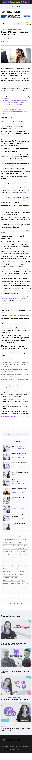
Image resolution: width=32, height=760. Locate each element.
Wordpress (12, 592)
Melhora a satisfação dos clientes (13, 109)
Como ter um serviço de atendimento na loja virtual (15, 112)
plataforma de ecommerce (8, 580)
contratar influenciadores (8, 551)
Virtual (24, 589)
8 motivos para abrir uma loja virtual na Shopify (12, 542)
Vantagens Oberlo (7, 589)
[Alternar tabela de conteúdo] (27, 96)
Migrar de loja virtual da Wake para (19, 463)
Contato (12, 746)
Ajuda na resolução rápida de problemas (14, 106)
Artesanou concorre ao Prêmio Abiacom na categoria (20, 445)
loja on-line (15, 565)
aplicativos (20, 545)
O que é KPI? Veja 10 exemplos (20, 506)
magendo (11, 568)
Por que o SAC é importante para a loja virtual (15, 100)
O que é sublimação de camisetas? (10, 577)
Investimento (18, 562)
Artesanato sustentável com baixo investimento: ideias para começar (15, 729)
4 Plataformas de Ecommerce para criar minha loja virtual (14, 539)
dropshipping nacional (15, 554)
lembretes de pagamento (14, 369)
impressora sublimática (8, 560)
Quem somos (4, 746)
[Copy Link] (7, 42)
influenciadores (18, 560)
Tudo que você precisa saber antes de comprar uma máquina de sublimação (15, 586)
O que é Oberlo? (23, 574)
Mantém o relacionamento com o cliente (14, 102)
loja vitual (5, 568)
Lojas (21, 565)
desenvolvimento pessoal (21, 551)
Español (28, 24)
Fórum (25, 746)
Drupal (23, 554)
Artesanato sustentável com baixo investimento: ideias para (20, 471)
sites (23, 580)
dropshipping (6, 554)
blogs (25, 545)
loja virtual (26, 565)
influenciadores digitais (8, 562)
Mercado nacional (6, 571)
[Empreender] (10, 11)
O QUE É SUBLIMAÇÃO (13, 574)
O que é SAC (6, 98)
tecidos (26, 583)
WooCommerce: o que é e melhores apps (18, 480)
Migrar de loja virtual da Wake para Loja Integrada (15, 699)
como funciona (6, 548)
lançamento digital (7, 565)
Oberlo (4, 574)
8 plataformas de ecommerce (9, 545)
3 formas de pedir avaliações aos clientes (20, 524)
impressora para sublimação (18, 557)
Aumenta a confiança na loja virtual (13, 104)
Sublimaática (13, 583)
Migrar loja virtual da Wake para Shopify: (20, 498)
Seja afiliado (19, 746)
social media (5, 583)
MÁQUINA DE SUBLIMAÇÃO (18, 571)
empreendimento (7, 557)
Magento (17, 568)
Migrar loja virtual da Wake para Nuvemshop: (20, 515)
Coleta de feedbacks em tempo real (13, 108)
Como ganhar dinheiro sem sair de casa (19, 548)
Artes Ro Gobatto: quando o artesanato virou (19, 489)
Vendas (14, 589)
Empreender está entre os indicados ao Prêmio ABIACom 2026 (15, 672)
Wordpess (5, 592)
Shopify (18, 580)
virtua (19, 589)
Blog (29, 746)
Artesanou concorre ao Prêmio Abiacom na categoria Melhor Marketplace (13, 643)
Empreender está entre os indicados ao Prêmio (19, 454)
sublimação (20, 583)
